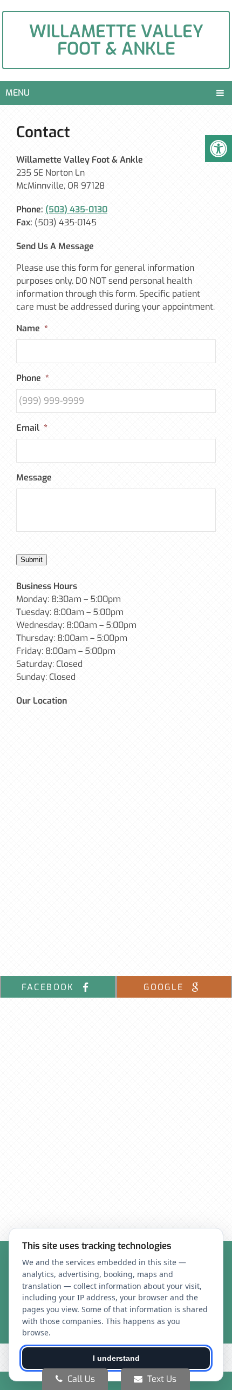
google (165, 987)
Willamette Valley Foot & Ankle (116, 40)
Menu (17, 92)
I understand (116, 1358)
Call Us (80, 1379)
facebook (50, 987)
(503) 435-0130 (76, 209)
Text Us (160, 1379)
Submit (32, 560)
